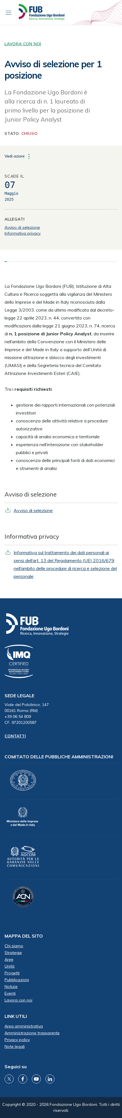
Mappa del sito (24, 936)
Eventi (10, 993)
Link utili (16, 1016)
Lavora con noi (23, 43)
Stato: (21, 133)
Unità (9, 966)
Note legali (15, 1046)
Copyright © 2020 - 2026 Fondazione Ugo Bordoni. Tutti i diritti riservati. (61, 1107)
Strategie (13, 952)
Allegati (14, 219)
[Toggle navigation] (8, 12)
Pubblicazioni (17, 979)
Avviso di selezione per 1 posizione (53, 69)
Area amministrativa (24, 1026)
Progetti (12, 972)
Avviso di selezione (22, 227)
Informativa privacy (23, 233)
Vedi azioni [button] (15, 155)
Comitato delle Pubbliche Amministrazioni (59, 756)
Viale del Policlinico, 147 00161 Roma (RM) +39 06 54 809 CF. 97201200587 (27, 713)
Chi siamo (14, 945)
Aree (9, 959)
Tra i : (28, 389)
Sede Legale (19, 695)
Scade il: (15, 176)
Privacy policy (17, 1039)
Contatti (15, 736)
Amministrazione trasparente (32, 1032)
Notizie (11, 986)
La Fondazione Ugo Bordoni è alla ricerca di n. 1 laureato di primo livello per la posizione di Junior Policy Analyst (47, 106)
